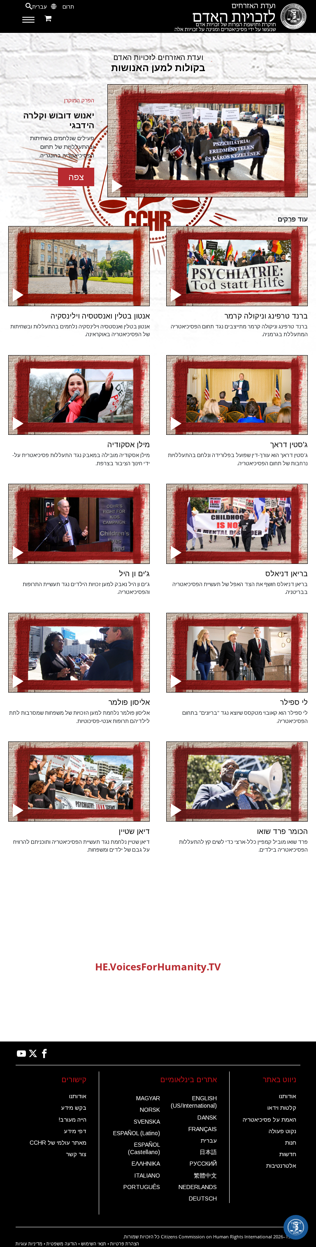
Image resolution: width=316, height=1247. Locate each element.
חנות (290, 1142)
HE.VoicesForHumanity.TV (158, 966)
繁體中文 (205, 1175)
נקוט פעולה (282, 1131)
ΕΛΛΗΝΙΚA (146, 1163)
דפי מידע (75, 1131)
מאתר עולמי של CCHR (58, 1142)
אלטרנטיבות (281, 1165)
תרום (68, 6)
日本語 (208, 1152)
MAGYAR (148, 1098)
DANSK (207, 1117)
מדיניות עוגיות (29, 1243)
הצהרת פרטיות (124, 1243)
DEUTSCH (203, 1198)
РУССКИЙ (203, 1163)
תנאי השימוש (93, 1243)
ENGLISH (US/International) (194, 1102)
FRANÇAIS (202, 1129)
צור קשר (76, 1154)
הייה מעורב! (72, 1119)
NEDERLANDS (198, 1187)
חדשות (287, 1154)
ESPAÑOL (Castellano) (144, 1148)
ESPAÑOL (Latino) (136, 1133)
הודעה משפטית (61, 1243)
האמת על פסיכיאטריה (269, 1119)
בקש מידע (73, 1107)
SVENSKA (147, 1121)
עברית (209, 1140)
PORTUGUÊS (141, 1187)
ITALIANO (147, 1175)
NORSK (150, 1109)
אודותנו (287, 1096)
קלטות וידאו (281, 1107)
